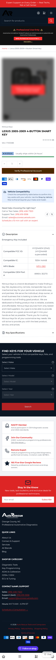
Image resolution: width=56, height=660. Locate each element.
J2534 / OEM (8, 575)
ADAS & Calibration (11, 571)
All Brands (7, 548)
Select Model (8, 375)
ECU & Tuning (8, 578)
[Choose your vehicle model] (53, 375)
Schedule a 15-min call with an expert (20, 220)
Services (6, 544)
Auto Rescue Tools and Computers (31, 624)
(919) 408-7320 (26, 211)
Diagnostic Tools (10, 565)
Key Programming (11, 568)
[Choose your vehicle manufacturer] (53, 362)
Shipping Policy (41, 629)
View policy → (28, 41)
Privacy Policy (14, 629)
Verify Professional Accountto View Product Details (28, 90)
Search (28, 406)
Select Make (8, 362)
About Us (6, 537)
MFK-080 (41, 266)
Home (4, 48)
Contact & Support (11, 541)
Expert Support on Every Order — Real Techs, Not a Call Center (28, 3)
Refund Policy (27, 629)
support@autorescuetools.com (23, 598)
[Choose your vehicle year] (53, 389)
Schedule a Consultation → (15, 609)
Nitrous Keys (7, 127)
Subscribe (47, 499)
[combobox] (28, 21)
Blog (4, 551)
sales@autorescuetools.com (21, 217)
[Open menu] (51, 13)
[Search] (51, 20)
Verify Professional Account (28, 171)
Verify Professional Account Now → (28, 38)
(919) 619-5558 (21, 214)
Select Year (7, 389)
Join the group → (18, 442)
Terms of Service (28, 633)
